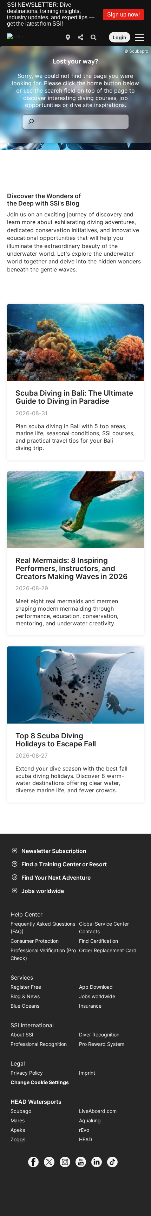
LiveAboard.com (98, 1111)
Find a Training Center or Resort (64, 864)
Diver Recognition (99, 1034)
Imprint (87, 1073)
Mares (18, 1120)
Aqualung (90, 1120)
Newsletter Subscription (53, 850)
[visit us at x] (52, 1162)
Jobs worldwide (42, 890)
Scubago (21, 1111)
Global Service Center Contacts (104, 927)
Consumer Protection (35, 941)
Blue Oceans (25, 1006)
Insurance (90, 1006)
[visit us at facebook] (36, 1162)
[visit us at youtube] (83, 1162)
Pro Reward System (101, 1044)
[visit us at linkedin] (99, 1162)
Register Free (26, 987)
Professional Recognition (39, 1044)
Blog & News (25, 996)
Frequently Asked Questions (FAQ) (43, 927)
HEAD (85, 1139)
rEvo (84, 1130)
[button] (123, 14)
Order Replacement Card (108, 950)
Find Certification (98, 941)
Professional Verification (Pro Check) (43, 954)
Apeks (18, 1130)
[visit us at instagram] (68, 1162)
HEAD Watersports (36, 1101)
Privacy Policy (27, 1073)
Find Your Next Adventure (56, 877)
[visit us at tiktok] (115, 1162)
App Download (96, 987)
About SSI (22, 1034)
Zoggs (18, 1139)
